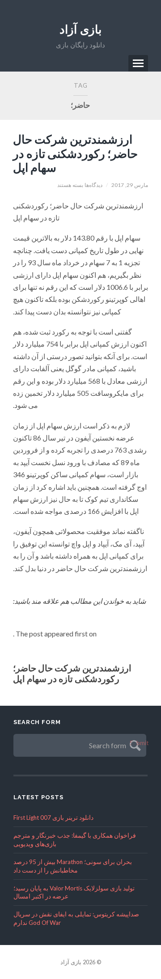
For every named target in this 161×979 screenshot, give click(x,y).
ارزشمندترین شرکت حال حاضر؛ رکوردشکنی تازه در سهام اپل (75, 153)
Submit (134, 743)
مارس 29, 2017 (129, 185)
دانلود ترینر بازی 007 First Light (53, 817)
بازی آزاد (80, 29)
